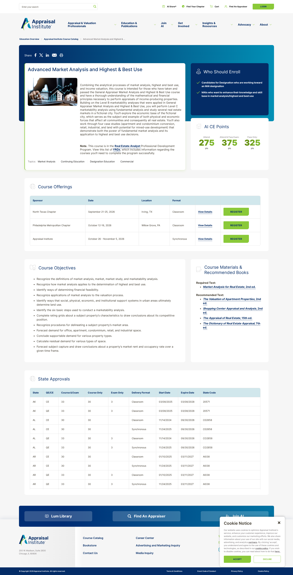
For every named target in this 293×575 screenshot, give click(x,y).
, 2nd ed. (229, 287)
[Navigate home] (33, 540)
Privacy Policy (237, 571)
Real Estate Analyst (128, 146)
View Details (205, 211)
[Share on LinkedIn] (47, 55)
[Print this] (61, 55)
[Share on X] (41, 55)
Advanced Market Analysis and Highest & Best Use (104, 39)
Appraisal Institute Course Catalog (61, 39)
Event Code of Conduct (206, 571)
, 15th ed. (227, 318)
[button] (279, 522)
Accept (237, 559)
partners (253, 542)
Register (236, 211)
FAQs (116, 149)
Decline (267, 559)
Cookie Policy (263, 571)
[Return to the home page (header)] (38, 24)
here (277, 551)
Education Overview (29, 39)
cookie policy (261, 548)
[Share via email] (54, 55)
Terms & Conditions (174, 571)
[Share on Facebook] (35, 55)
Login (263, 6)
